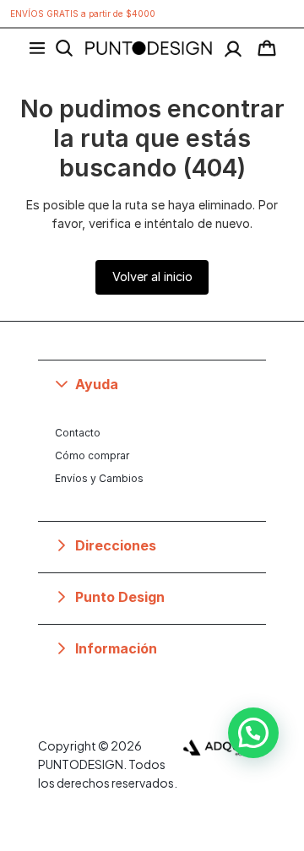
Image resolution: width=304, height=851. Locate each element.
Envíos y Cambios (99, 478)
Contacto (77, 432)
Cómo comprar (92, 455)
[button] (152, 384)
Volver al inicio (152, 276)
